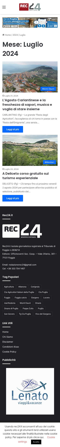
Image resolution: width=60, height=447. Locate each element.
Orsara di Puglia (11, 308)
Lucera (46, 297)
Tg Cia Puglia (25, 314)
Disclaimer (7, 341)
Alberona (22, 286)
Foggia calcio (21, 297)
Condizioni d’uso (10, 346)
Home (7, 35)
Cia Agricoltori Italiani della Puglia (19, 292)
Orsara (38, 303)
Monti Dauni (25, 303)
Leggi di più (12, 129)
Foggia (7, 297)
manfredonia (9, 303)
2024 (15, 35)
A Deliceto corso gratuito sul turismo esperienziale (25, 175)
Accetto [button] (36, 442)
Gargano (35, 297)
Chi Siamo (7, 337)
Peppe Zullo (28, 308)
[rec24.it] (30, 7)
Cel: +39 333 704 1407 (13, 268)
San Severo (9, 314)
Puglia (41, 308)
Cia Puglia (43, 292)
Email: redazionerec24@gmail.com (19, 264)
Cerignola (35, 286)
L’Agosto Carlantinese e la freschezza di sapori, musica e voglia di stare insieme (27, 104)
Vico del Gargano (43, 314)
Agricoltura (9, 286)
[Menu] (4, 8)
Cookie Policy (9, 351)
